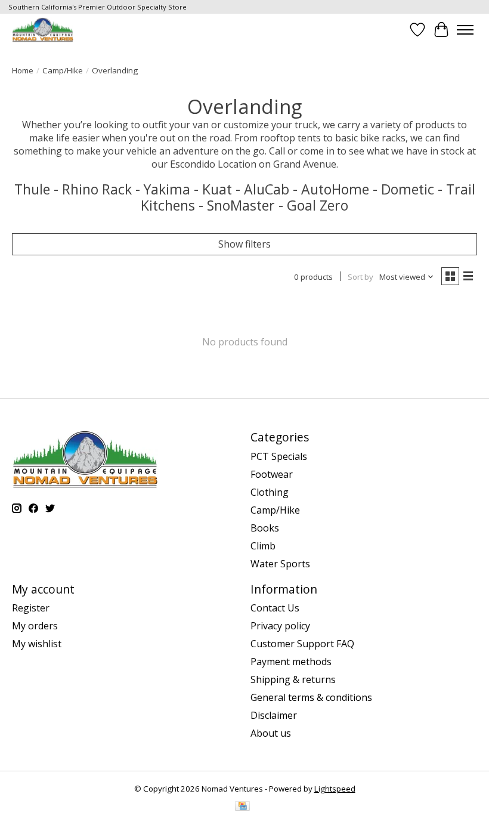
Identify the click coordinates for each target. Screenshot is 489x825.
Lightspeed (334, 788)
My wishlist (36, 643)
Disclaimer (273, 715)
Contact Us (274, 607)
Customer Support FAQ (302, 643)
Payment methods (291, 661)
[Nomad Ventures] (42, 29)
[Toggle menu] (465, 30)
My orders (35, 625)
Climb (263, 545)
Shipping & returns (293, 679)
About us (270, 733)
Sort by (360, 276)
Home (22, 70)
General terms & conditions (311, 697)
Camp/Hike (62, 70)
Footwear (271, 474)
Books (264, 527)
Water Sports (280, 563)
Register (30, 607)
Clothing (269, 492)
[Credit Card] (242, 807)
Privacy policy (280, 625)
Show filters (244, 244)
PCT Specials (278, 456)
